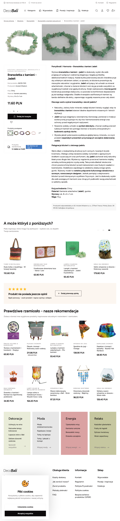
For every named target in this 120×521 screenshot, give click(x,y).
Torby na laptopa (44, 435)
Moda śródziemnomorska (44, 425)
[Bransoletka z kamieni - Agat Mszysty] (16, 133)
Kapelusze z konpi (44, 431)
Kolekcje (101, 486)
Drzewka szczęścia (73, 436)
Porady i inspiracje (105, 482)
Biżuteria (20, 21)
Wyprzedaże (103, 477)
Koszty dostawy (59, 477)
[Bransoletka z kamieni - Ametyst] (22, 133)
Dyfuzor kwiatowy (101, 432)
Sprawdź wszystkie (12, 446)
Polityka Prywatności (84, 486)
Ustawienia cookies (25, 507)
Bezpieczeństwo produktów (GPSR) (83, 496)
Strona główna (9, 21)
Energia (71, 418)
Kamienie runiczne (73, 428)
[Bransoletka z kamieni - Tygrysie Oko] (27, 133)
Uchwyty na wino (15, 424)
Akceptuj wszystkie (25, 513)
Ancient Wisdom (21, 86)
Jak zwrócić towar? (60, 482)
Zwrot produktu (59, 486)
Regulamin (112, 3)
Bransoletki (30, 21)
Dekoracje (15, 418)
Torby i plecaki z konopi (43, 440)
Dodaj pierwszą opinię (70, 293)
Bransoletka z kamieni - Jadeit (74, 21)
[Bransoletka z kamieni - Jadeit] (10, 133)
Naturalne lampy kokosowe (15, 429)
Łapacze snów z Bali (16, 435)
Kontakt (101, 3)
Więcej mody (42, 447)
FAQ (54, 495)
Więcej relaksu (100, 447)
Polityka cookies (82, 490)
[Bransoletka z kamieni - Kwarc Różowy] (33, 133)
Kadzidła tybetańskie (102, 424)
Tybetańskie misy (73, 424)
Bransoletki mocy (72, 432)
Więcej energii (71, 447)
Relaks (98, 418)
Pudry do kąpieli (100, 428)
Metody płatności (59, 490)
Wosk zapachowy (101, 436)
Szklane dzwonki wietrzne (15, 440)
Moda (41, 418)
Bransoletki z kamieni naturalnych (49, 21)
